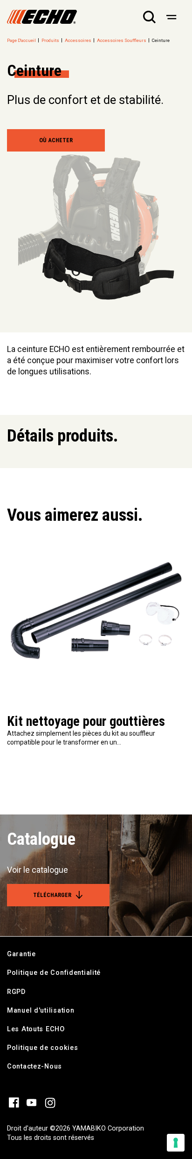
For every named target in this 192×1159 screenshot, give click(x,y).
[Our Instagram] (50, 1102)
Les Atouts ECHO (36, 1029)
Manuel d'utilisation (40, 1010)
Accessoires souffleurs (121, 40)
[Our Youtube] (32, 1102)
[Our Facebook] (14, 1102)
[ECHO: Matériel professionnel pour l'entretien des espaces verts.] (42, 17)
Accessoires (78, 40)
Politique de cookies (42, 1048)
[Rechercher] (149, 16)
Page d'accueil (21, 40)
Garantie (21, 954)
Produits (50, 40)
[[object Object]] (171, 16)
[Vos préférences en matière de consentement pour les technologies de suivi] (176, 1143)
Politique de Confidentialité (54, 973)
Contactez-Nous (34, 1066)
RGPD (16, 992)
